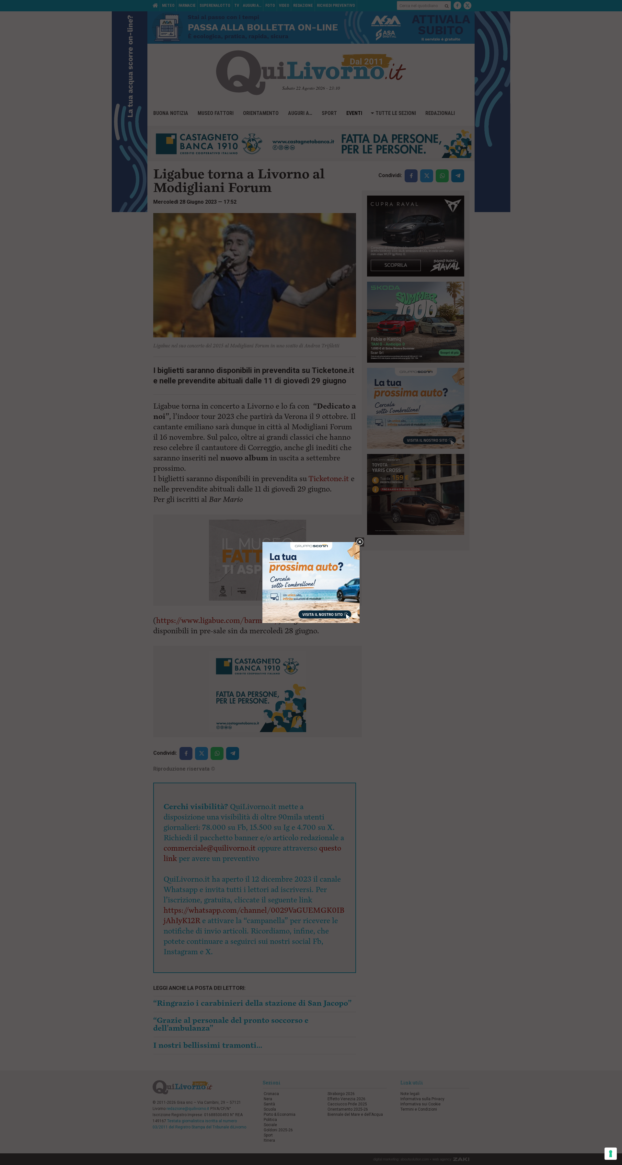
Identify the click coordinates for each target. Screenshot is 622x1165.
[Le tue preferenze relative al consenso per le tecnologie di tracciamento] (611, 1154)
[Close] (359, 542)
